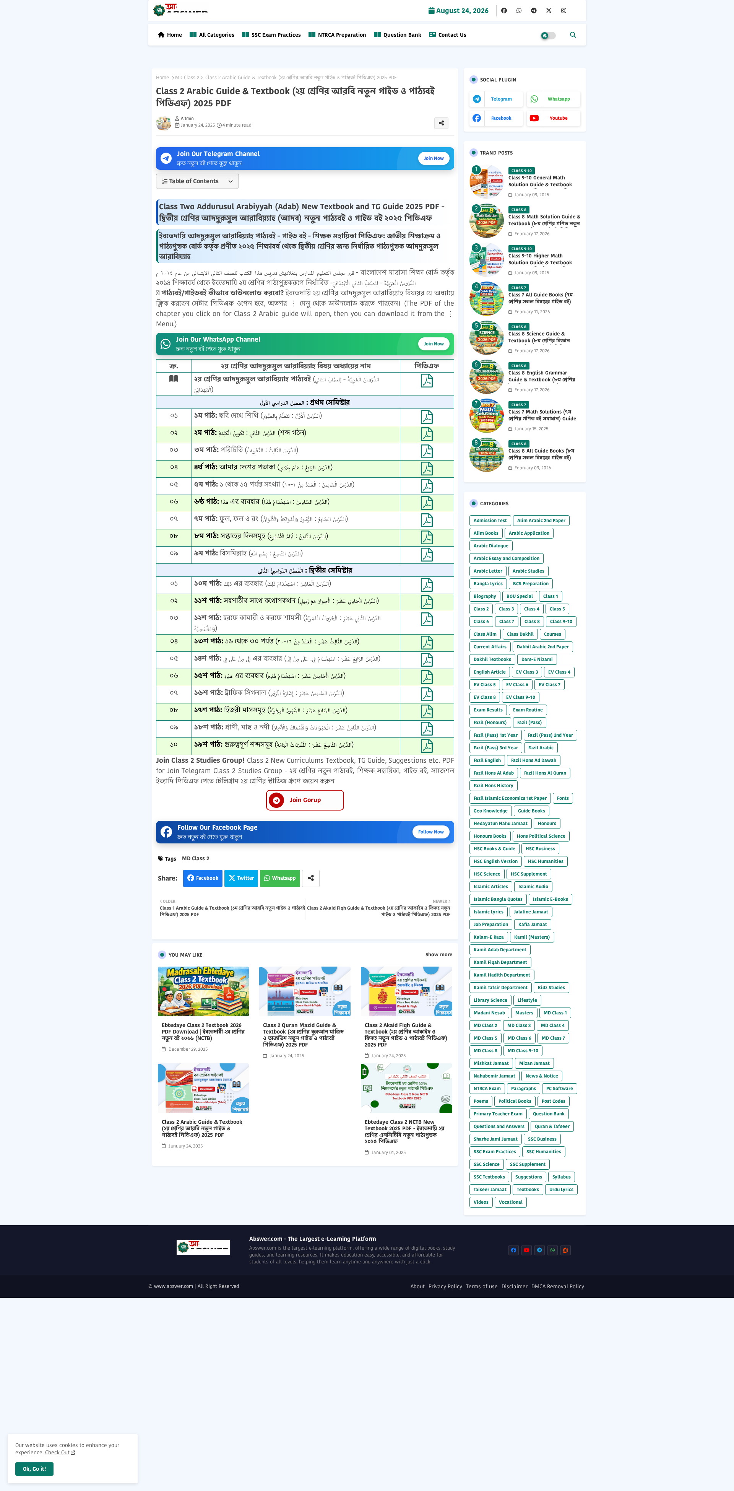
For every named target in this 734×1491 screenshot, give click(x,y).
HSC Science (487, 874)
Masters (524, 1012)
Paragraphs (523, 1088)
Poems (481, 1101)
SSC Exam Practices (275, 35)
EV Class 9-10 (520, 697)
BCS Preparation (531, 583)
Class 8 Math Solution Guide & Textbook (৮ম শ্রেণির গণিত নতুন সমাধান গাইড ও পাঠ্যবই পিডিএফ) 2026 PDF (544, 227)
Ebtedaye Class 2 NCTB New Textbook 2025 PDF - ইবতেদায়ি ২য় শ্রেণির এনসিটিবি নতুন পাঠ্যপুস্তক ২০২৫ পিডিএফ (404, 1132)
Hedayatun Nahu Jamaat (501, 823)
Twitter (245, 878)
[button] (573, 34)
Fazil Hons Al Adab (494, 773)
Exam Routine (528, 709)
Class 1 (550, 596)
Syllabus (561, 1177)
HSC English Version (496, 861)
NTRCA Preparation (341, 35)
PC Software (559, 1088)
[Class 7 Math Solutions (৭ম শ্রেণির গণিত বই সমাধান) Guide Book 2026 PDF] (486, 416)
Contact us (451, 35)
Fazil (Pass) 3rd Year (496, 747)
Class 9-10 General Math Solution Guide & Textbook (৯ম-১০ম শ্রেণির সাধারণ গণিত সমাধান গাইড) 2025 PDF (540, 188)
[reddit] (565, 1250)
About (418, 1286)
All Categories (216, 35)
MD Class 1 (555, 1012)
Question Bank (401, 35)
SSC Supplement (528, 1164)
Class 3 (506, 609)
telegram (501, 99)
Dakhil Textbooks (492, 659)
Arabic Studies (528, 571)
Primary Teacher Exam (498, 1113)
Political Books (515, 1101)
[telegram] (534, 10)
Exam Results (488, 709)
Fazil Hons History (493, 785)
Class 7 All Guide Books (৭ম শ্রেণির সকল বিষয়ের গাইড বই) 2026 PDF (540, 301)
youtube (559, 118)
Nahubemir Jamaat (494, 1076)
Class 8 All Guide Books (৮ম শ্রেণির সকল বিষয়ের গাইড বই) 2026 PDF (541, 458)
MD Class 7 (553, 1038)
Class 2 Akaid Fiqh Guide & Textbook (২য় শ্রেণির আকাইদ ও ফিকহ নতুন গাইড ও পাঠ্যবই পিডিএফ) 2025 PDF (406, 1035)
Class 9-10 (561, 621)
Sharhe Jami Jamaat (496, 1139)
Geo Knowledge (491, 810)
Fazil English (487, 760)
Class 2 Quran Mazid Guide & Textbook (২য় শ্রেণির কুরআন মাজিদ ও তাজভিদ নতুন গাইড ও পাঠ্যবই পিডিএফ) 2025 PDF (303, 1035)
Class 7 (506, 621)
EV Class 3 (527, 672)
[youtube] (526, 1250)
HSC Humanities (545, 861)
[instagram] (563, 10)
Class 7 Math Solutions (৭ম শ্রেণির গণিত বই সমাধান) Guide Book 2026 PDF (542, 419)
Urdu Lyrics (561, 1189)
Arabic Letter (488, 571)
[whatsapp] (519, 10)
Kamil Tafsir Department (501, 987)
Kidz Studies (551, 987)
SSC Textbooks (489, 1177)
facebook (501, 118)
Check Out (57, 1452)
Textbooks (528, 1189)
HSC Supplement (529, 874)
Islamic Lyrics (488, 911)
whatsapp (559, 99)
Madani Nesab (489, 1012)
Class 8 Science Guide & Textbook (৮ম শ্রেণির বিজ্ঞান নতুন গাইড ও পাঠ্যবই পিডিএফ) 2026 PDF (541, 344)
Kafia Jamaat (532, 924)
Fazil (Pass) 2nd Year (550, 735)
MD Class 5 (485, 1038)
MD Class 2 (187, 77)
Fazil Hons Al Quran (545, 773)
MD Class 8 (485, 1050)
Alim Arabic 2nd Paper (541, 520)
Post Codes (553, 1101)
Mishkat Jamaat (491, 1063)
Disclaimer (515, 1286)
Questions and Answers (499, 1126)
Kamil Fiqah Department (500, 962)
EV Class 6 (517, 684)
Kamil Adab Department (500, 949)
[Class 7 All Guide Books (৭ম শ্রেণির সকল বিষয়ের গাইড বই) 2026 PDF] (486, 299)
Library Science (490, 1000)
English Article (490, 672)
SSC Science (487, 1164)
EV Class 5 (485, 684)
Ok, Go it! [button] (34, 1469)
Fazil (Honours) (490, 722)
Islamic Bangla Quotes (498, 899)
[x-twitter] (549, 10)
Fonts (563, 798)
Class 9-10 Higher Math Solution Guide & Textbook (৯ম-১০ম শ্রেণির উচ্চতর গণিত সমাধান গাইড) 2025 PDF (540, 266)
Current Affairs (490, 646)
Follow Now (431, 832)
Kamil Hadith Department (502, 975)
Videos (481, 1202)
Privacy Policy (445, 1286)
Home (174, 35)
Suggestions (528, 1177)
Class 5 (557, 609)
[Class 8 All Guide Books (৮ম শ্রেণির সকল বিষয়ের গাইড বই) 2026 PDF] (486, 455)
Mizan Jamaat (534, 1063)
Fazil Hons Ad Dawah (533, 760)
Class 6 (481, 621)
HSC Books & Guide (494, 848)
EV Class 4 (559, 672)
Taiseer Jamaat (490, 1189)
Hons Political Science (541, 836)
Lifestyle (527, 1000)
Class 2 (481, 609)
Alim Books (486, 533)
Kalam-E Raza (489, 937)
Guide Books (531, 810)
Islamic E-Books (550, 899)
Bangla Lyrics (488, 583)
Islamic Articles (491, 886)
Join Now (434, 158)
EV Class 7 (549, 684)
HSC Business (540, 848)
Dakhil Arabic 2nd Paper (543, 646)
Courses (552, 634)
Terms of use (482, 1286)
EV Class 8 (485, 697)
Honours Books (490, 836)
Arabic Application (529, 533)
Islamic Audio (533, 886)
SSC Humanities (543, 1151)
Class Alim (485, 634)
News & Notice (542, 1076)
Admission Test (490, 520)
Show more (438, 954)
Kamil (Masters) (532, 937)
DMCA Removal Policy (557, 1286)
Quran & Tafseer (552, 1126)
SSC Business (542, 1139)
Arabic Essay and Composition (506, 558)
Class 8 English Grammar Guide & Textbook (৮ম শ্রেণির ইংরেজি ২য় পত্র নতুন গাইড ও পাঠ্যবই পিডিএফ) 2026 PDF (541, 383)
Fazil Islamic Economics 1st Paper (510, 798)
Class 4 (531, 609)
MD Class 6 (519, 1038)
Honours (547, 823)
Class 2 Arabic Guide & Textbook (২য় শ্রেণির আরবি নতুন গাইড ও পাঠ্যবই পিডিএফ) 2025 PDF (202, 1128)
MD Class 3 (519, 1025)
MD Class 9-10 (523, 1050)
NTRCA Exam (487, 1088)
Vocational (511, 1202)
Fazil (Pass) (529, 722)
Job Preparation (491, 924)
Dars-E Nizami (537, 659)
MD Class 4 (553, 1025)
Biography (485, 596)
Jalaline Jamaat (531, 911)
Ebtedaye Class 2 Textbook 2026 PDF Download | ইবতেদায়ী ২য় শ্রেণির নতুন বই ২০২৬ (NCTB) (203, 1032)
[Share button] (311, 878)
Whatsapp (284, 878)
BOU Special (520, 596)
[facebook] (504, 10)
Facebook (207, 878)
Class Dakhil (520, 634)
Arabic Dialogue (491, 545)
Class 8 (532, 621)
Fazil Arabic (541, 747)
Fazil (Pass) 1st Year (496, 735)
